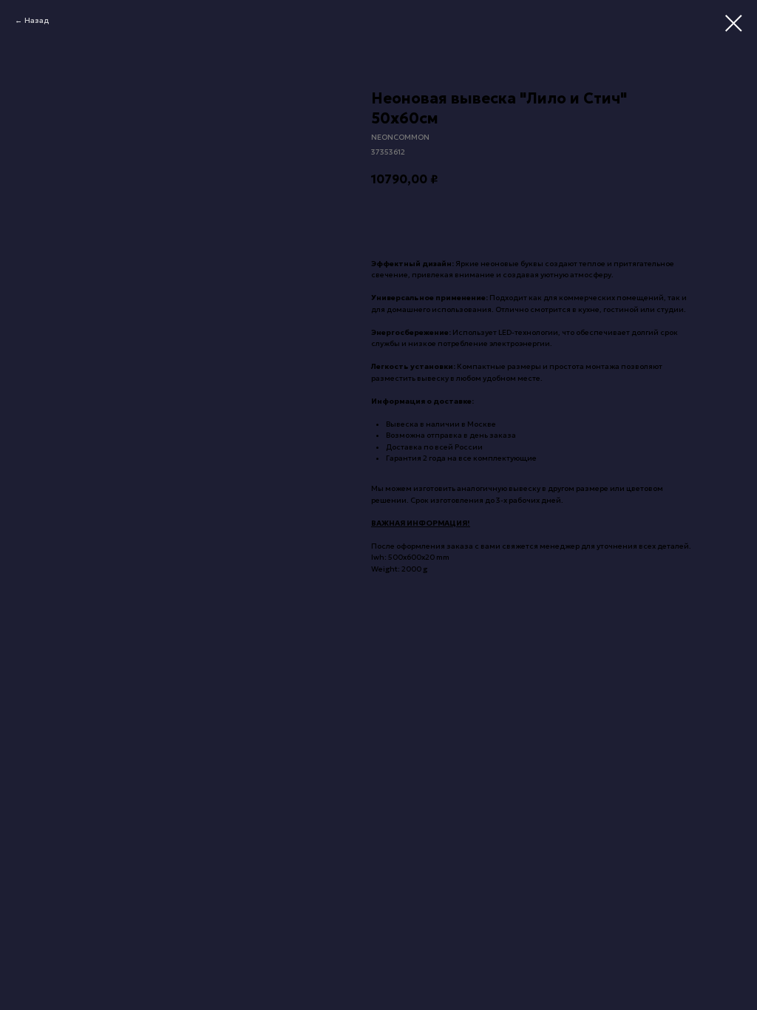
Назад (36, 20)
